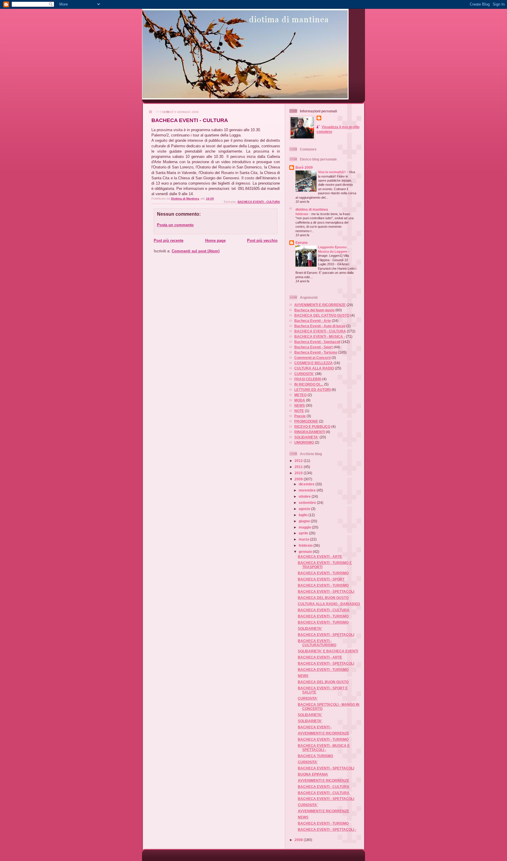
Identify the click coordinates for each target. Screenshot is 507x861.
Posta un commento (175, 225)
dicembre (307, 484)
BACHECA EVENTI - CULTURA (259, 201)
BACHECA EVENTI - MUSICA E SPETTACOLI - (324, 748)
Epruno (301, 242)
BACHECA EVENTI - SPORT (321, 579)
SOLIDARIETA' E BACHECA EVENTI (328, 651)
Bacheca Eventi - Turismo (315, 352)
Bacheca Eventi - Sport (313, 347)
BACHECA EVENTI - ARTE (320, 556)
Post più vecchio (262, 240)
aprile (304, 533)
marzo (304, 539)
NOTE (299, 411)
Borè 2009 (304, 167)
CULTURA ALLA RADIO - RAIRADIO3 (329, 604)
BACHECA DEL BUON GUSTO (323, 598)
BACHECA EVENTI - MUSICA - (319, 336)
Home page (215, 240)
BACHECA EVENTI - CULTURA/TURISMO (317, 643)
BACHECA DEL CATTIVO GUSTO (321, 315)
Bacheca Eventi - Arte (312, 321)
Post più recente (168, 240)
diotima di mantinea (311, 209)
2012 (299, 460)
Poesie (300, 416)
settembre (308, 502)
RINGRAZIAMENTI (309, 432)
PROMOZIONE (306, 421)
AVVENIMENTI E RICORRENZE (320, 305)
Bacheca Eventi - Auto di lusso (319, 326)
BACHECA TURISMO (315, 756)
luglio (303, 515)
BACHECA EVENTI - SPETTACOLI (326, 591)
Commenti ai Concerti (312, 357)
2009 (299, 479)
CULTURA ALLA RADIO (314, 368)
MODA (299, 400)
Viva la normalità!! (332, 172)
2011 (299, 467)
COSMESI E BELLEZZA (313, 363)
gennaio (306, 551)
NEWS (299, 405)
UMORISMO (304, 442)
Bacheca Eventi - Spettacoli (317, 342)
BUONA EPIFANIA (313, 774)
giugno (305, 521)
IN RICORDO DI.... (308, 384)
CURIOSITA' (304, 374)
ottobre (305, 496)
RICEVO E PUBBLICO (312, 426)
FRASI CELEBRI (307, 379)
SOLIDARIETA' (306, 437)
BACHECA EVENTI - (315, 727)
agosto (305, 509)
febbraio (302, 214)
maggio (305, 527)
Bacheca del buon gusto (314, 310)
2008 (299, 840)
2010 (299, 473)
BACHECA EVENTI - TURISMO (323, 573)
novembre (308, 490)
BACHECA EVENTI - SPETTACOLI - (327, 829)
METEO (300, 395)
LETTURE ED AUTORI (312, 389)
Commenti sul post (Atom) (195, 251)
